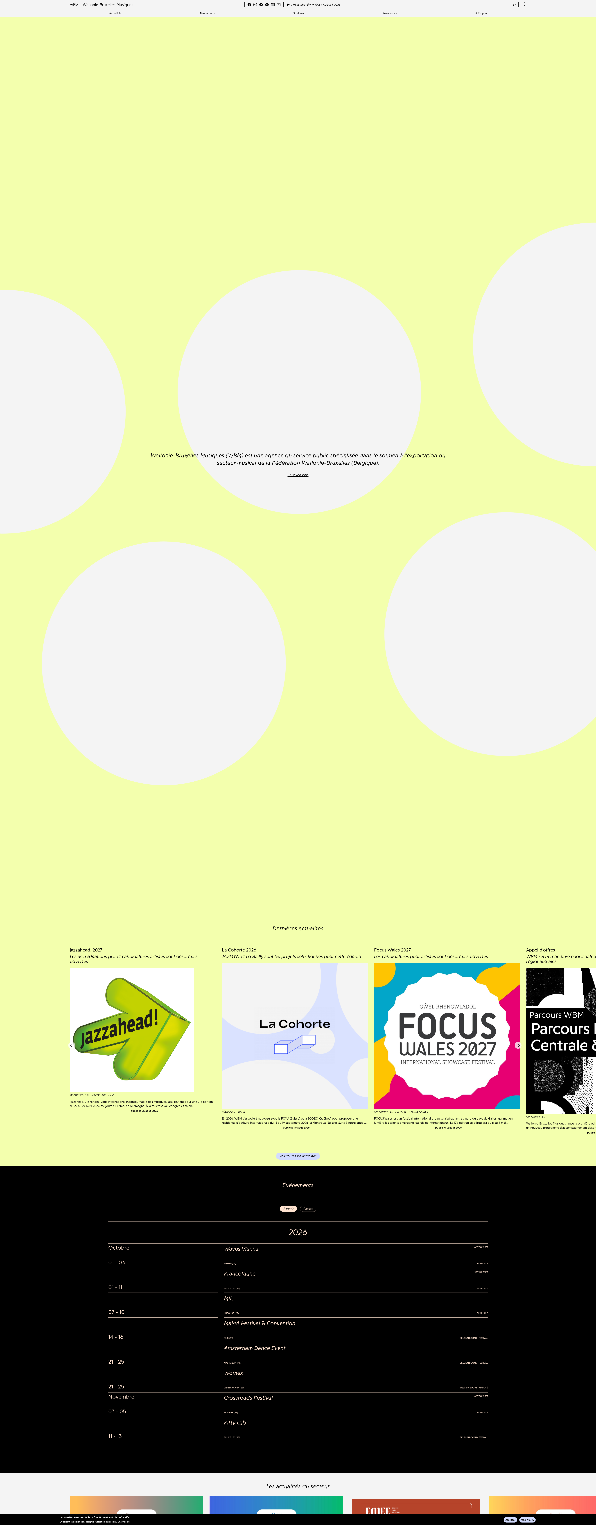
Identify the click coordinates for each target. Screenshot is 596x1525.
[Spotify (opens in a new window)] (267, 4)
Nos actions (207, 13)
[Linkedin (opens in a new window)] (261, 4)
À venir (288, 1209)
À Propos (481, 13)
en (515, 4)
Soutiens (298, 13)
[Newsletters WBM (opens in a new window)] (278, 4)
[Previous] (71, 1045)
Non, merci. (527, 1519)
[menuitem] (115, 13)
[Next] (518, 1045)
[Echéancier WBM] (273, 4)
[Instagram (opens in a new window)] (255, 4)
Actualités (115, 13)
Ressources (390, 13)
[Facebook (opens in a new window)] (249, 4)
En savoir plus (124, 1521)
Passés (308, 1209)
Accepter (510, 1519)
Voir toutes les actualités (298, 1156)
